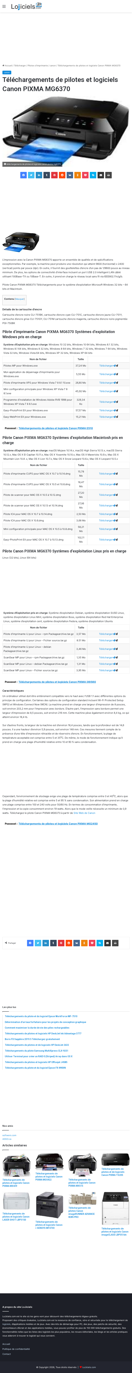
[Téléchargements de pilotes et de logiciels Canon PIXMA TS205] (115, 1159)
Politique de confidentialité (16, 1349)
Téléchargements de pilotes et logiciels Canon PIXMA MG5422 (48, 1176)
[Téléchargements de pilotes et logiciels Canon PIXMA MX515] (82, 1165)
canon (53, 65)
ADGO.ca (6, 1139)
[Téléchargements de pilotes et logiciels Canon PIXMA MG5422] (49, 1162)
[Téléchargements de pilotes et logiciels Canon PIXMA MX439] (16, 1165)
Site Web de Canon (84, 812)
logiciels (6, 1324)
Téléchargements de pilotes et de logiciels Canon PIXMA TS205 (112, 1172)
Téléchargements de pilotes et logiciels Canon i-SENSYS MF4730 (48, 1225)
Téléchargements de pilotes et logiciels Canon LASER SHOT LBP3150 (15, 1216)
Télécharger (20, 65)
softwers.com (9, 1135)
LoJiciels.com (89, 1367)
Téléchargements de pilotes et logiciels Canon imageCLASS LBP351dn (114, 1231)
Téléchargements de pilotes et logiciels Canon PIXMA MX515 (81, 1182)
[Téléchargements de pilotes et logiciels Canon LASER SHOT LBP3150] (16, 1201)
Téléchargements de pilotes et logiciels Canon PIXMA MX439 (15, 1183)
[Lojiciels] (26, 6)
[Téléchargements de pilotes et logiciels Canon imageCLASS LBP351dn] (115, 1208)
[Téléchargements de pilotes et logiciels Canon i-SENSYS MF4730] (49, 1205)
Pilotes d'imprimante (38, 65)
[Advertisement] (66, 38)
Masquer (19, 299)
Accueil (8, 65)
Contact (6, 1354)
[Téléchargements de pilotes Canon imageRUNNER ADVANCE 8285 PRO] (82, 1198)
